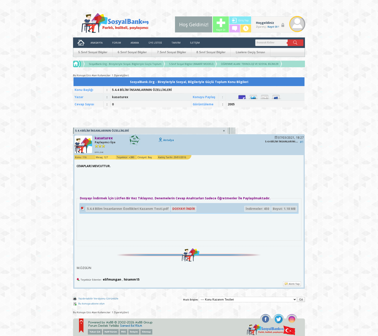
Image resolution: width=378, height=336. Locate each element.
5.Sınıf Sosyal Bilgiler (92, 52)
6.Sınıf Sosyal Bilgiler (132, 52)
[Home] (81, 64)
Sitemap (146, 332)
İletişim (134, 332)
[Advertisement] (189, 117)
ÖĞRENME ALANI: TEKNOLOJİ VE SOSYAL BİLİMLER (249, 63)
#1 (302, 142)
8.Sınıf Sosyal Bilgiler (211, 52)
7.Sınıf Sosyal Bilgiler (171, 52)
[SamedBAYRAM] (131, 325)
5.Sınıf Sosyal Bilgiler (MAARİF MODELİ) (191, 63)
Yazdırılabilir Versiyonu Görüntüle (98, 298)
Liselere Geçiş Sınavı (250, 52)
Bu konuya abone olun (91, 303)
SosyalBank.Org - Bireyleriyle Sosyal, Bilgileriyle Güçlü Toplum (125, 63)
